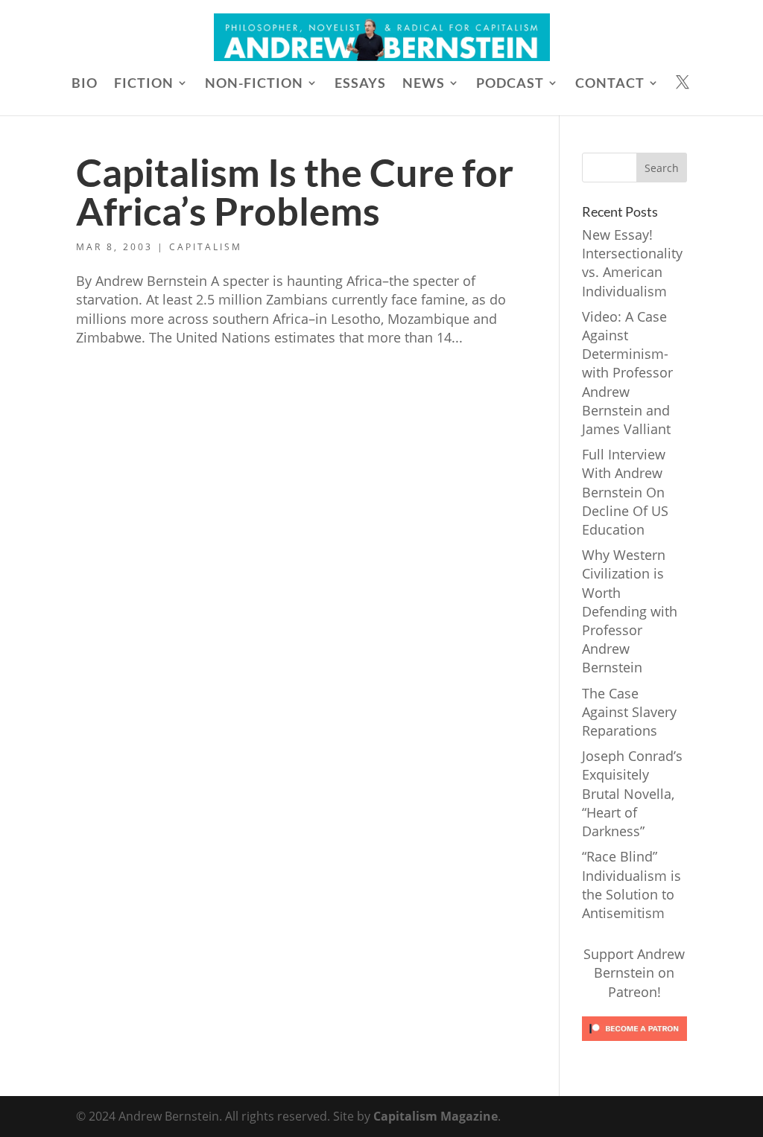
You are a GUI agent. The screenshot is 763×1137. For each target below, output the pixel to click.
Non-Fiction (254, 84)
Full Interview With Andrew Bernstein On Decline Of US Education (625, 491)
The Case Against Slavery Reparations (629, 711)
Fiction (144, 84)
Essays (360, 84)
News (423, 84)
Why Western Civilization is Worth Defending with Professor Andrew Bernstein (629, 611)
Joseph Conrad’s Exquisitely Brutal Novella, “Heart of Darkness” (632, 793)
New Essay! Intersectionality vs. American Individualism (632, 263)
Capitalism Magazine (435, 1116)
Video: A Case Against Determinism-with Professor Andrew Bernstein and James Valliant (627, 373)
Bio (85, 84)
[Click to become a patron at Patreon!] (634, 1043)
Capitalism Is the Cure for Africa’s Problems (294, 191)
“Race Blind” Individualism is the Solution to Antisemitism (631, 884)
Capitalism (205, 247)
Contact (610, 84)
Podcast (510, 84)
